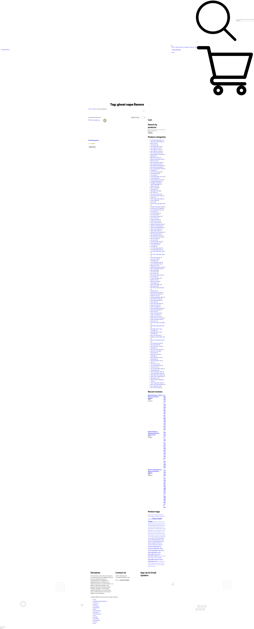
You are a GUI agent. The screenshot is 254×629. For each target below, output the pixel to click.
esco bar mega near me (156, 536)
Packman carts (154, 295)
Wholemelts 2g (154, 378)
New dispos (153, 286)
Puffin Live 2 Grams (155, 316)
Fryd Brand (153, 211)
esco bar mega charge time (157, 530)
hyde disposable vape (158, 541)
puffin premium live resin (153, 557)
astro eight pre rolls (155, 149)
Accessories (153, 145)
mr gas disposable (155, 278)
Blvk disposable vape (156, 164)
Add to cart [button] (92, 147)
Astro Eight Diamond (156, 146)
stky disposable (154, 344)
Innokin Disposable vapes (157, 237)
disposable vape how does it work (159, 521)
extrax (152, 538)
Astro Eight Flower (155, 148)
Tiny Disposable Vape (156, 365)
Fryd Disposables (155, 213)
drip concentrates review (157, 527)
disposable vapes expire (152, 523)
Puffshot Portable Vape (156, 319)
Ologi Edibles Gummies (156, 292)
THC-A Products (160, 561)
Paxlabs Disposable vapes (157, 297)
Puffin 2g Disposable (156, 310)
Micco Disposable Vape (156, 268)
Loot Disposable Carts (156, 249)
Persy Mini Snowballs (156, 300)
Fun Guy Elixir (154, 218)
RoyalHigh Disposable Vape (157, 325)
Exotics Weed (154, 200)
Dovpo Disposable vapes (157, 195)
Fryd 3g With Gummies (156, 210)
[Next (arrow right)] (1, 628)
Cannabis (153, 170)
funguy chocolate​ (155, 219)
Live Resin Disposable (156, 248)
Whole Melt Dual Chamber (157, 375)
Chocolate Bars (154, 173)
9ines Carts (153, 143)
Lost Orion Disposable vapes (158, 254)
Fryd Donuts (154, 214)
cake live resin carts (151, 514)
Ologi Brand (153, 290)
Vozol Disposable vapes (156, 373)
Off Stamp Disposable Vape (157, 287)
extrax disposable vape (154, 539)
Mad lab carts (154, 265)
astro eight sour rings (156, 151)
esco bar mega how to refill (160, 533)
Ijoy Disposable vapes (156, 235)
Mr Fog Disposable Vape (157, 275)
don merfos (153, 192)
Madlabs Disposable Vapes (157, 267)
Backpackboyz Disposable (157, 154)
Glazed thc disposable (156, 225)
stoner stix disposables (156, 349)
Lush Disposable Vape (156, 262)
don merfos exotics (155, 194)
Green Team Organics (156, 229)
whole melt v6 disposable (157, 376)
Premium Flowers (155, 305)
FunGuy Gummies (155, 221)
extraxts (153, 202)
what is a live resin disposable (159, 564)
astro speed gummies (156, 152)
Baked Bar (153, 156)
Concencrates (154, 178)
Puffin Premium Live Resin (157, 317)
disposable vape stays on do (158, 525)
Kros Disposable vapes (156, 241)
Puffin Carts (153, 311)
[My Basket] (225, 70)
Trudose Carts (154, 367)
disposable (153, 189)
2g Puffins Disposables (156, 140)
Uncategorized (154, 370)
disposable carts (155, 191)
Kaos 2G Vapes (154, 238)
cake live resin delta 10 (155, 516)
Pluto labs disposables (156, 303)
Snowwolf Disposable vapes (157, 340)
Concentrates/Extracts (156, 179)
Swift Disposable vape (156, 360)
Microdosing (154, 270)
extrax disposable (159, 538)
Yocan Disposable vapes (157, 383)
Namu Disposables (155, 284)
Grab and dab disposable (157, 227)
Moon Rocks (154, 273)
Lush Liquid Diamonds (156, 264)
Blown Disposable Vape (156, 162)
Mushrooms (153, 279)
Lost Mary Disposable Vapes (158, 251)
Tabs (152, 362)
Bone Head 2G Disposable (157, 165)
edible (152, 197)
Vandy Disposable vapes (157, 371)
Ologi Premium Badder (156, 294)
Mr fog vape (154, 276)
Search (150, 132)
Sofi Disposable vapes (156, 343)
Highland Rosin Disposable (157, 232)
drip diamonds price (158, 528)
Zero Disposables (155, 386)
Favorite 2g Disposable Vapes (158, 203)
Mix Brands (153, 271)
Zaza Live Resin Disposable (157, 384)
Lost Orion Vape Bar (155, 257)
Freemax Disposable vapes (157, 206)
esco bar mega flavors (157, 531)
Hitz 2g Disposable (155, 233)
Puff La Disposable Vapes (157, 308)
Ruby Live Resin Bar (155, 335)
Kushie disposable (155, 243)
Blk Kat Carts (154, 160)
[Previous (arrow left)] (0, 628)
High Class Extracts (155, 230)
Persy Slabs (153, 302)
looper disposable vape (154, 543)
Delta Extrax (154, 186)
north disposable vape (154, 550)
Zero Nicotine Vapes (156, 387)
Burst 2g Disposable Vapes (157, 168)
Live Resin (153, 246)
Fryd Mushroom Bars (156, 216)
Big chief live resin (155, 157)
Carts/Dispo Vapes (155, 172)
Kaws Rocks (153, 240)
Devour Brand (154, 187)
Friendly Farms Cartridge (157, 208)
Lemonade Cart (154, 244)
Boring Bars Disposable (156, 167)
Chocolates (153, 175)
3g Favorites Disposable (156, 141)
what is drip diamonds (151, 566)
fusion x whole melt (155, 222)
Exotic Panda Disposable (157, 198)
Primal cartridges (155, 306)
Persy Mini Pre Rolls (155, 298)
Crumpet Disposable (156, 181)
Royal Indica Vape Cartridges (158, 322)
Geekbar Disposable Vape (157, 224)
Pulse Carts (153, 321)
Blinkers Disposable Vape (157, 159)
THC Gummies (154, 363)
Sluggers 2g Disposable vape (158, 337)
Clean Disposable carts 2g (157, 176)
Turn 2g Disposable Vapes (157, 368)
